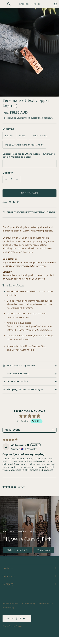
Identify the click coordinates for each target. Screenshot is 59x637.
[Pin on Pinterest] (18, 202)
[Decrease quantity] (5, 179)
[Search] (10, 3)
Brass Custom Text (35, 346)
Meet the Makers (17, 550)
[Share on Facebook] (14, 202)
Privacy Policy (8, 607)
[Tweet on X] (10, 202)
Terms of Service (46, 603)
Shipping (22, 117)
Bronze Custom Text (23, 349)
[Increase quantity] (18, 179)
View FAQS (43, 550)
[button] (10, 487)
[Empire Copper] (29, 4)
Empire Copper (15, 626)
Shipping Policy (28, 603)
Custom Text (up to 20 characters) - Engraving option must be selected (29, 155)
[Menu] (3, 3)
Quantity (8, 172)
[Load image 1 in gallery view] (29, 52)
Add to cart (29, 193)
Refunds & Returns (10, 603)
